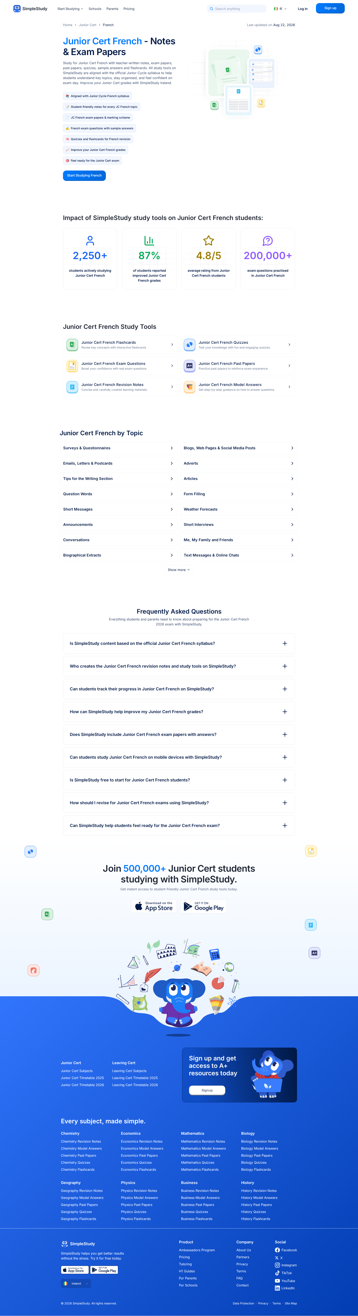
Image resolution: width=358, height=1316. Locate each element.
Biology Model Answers (259, 1148)
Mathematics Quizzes (197, 1162)
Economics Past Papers (139, 1155)
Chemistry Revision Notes (81, 1141)
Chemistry (70, 1133)
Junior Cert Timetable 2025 (82, 1078)
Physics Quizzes (133, 1212)
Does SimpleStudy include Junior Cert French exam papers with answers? (143, 734)
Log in (303, 9)
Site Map (291, 1303)
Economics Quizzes (136, 1162)
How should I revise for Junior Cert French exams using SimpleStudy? (139, 802)
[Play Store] (203, 906)
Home (67, 25)
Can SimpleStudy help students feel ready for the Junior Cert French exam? (145, 825)
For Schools (188, 1285)
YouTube (288, 1281)
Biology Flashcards (256, 1169)
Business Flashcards (196, 1219)
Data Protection (243, 1303)
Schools (95, 9)
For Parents (188, 1278)
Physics (128, 1183)
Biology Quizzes (253, 1162)
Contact (242, 1285)
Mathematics (192, 1133)
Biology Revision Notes (259, 1141)
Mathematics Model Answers (203, 1148)
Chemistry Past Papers (78, 1155)
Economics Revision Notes (141, 1141)
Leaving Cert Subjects (129, 1071)
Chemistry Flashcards (77, 1169)
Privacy (242, 1264)
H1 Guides (187, 1271)
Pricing (128, 9)
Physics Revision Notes (139, 1191)
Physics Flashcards (136, 1219)
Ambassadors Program (197, 1250)
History (247, 1183)
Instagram (289, 1265)
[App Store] (154, 906)
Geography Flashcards (78, 1219)
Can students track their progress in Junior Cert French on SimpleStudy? (142, 688)
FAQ (239, 1278)
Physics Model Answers (139, 1198)
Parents (112, 9)
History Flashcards (255, 1219)
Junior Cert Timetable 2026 (82, 1085)
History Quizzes (253, 1212)
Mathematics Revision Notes (203, 1141)
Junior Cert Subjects (77, 1071)
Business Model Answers (200, 1198)
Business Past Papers (197, 1205)
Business (189, 1183)
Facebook (289, 1250)
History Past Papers (256, 1205)
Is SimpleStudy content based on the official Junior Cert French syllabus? (142, 643)
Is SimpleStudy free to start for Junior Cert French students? (130, 780)
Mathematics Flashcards (200, 1169)
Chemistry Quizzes (75, 1162)
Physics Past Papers (136, 1205)
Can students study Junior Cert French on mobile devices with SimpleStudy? (146, 757)
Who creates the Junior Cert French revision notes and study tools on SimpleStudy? (153, 666)
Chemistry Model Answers (81, 1148)
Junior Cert (87, 25)
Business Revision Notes (200, 1191)
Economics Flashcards (138, 1169)
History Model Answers (259, 1198)
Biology (248, 1133)
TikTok (287, 1273)
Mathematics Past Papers (200, 1155)
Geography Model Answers (82, 1198)
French (108, 25)
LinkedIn (288, 1288)
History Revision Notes (259, 1191)
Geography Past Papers (79, 1205)
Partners (242, 1257)
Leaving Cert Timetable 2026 (135, 1085)
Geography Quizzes (76, 1212)
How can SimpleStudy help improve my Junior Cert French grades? (136, 711)
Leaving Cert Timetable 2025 (135, 1078)
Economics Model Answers (142, 1148)
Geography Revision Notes (82, 1191)
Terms (241, 1271)
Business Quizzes (194, 1212)
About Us (243, 1250)
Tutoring (185, 1264)
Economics (131, 1133)
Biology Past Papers (256, 1155)
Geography (71, 1183)
